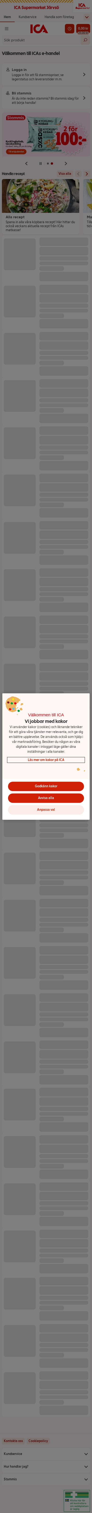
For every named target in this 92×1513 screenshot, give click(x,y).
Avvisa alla (46, 798)
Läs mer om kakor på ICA (46, 760)
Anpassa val (46, 810)
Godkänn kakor (46, 786)
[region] (46, 756)
